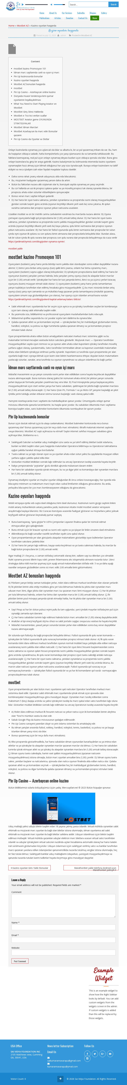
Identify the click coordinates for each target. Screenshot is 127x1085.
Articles (58, 18)
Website (15, 947)
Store (94, 18)
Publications (44, 18)
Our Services (67, 12)
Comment (16, 892)
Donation (69, 18)
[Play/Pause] (22, 4)
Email (15, 935)
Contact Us (82, 18)
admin (63, 35)
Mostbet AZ (23, 25)
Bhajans (93, 12)
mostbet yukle (15, 248)
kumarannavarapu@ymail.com (62, 1066)
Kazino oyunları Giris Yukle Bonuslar (30, 867)
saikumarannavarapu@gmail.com (64, 1060)
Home (41, 12)
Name (15, 922)
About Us (53, 12)
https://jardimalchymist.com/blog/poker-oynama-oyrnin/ (36, 241)
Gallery (104, 12)
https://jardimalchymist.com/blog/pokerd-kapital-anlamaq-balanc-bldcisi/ (44, 299)
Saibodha (81, 12)
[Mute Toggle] (51, 4)
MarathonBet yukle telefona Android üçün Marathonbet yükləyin (95, 868)
